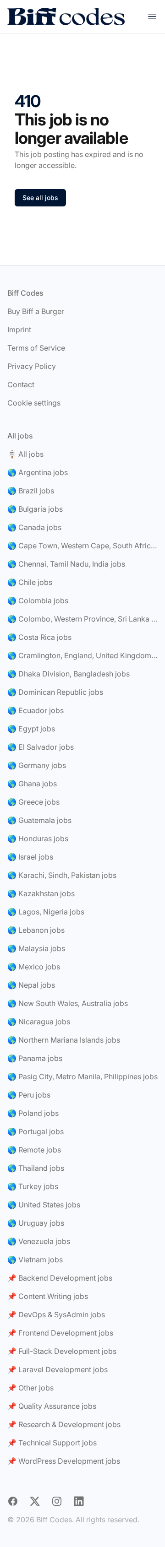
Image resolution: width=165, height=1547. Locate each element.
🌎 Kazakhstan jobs (41, 893)
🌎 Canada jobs (34, 527)
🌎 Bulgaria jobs (35, 509)
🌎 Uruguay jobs (35, 1223)
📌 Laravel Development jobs (57, 1369)
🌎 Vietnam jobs (35, 1259)
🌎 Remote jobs (34, 1149)
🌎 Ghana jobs (32, 783)
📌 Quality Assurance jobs (51, 1406)
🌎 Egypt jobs (31, 728)
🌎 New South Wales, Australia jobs (67, 1003)
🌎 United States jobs (43, 1204)
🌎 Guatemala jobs (39, 820)
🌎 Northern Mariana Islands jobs (63, 1039)
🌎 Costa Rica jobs (39, 637)
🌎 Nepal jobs (31, 985)
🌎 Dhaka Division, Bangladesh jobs (68, 673)
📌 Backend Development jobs (59, 1277)
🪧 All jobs (25, 454)
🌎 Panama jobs (34, 1058)
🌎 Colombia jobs (37, 600)
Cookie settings (33, 402)
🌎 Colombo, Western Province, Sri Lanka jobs (82, 618)
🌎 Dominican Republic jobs (55, 692)
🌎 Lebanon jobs (36, 930)
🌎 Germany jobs (36, 765)
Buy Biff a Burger (35, 311)
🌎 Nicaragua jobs (38, 1021)
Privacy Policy (31, 366)
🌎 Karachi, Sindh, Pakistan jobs (61, 875)
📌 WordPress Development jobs (63, 1461)
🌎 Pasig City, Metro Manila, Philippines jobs (82, 1076)
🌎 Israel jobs (30, 856)
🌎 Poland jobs (33, 1113)
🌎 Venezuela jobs (38, 1241)
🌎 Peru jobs (28, 1094)
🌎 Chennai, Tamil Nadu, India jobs (66, 563)
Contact (20, 384)
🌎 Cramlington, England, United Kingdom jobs (82, 655)
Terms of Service (36, 347)
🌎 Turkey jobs (32, 1186)
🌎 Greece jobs (33, 801)
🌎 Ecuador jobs (35, 710)
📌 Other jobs (30, 1387)
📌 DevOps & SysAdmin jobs (56, 1314)
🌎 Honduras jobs (37, 838)
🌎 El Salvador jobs (40, 747)
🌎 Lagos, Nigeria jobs (45, 911)
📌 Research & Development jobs (64, 1424)
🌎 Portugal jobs (35, 1131)
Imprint (19, 329)
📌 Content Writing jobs (47, 1296)
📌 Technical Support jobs (52, 1442)
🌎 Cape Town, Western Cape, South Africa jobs (82, 545)
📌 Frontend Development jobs (60, 1332)
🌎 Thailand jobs (35, 1168)
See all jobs (40, 197)
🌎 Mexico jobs (33, 966)
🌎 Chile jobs (29, 582)
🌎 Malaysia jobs (36, 948)
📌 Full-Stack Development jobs (61, 1351)
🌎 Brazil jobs (30, 490)
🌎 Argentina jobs (37, 472)
